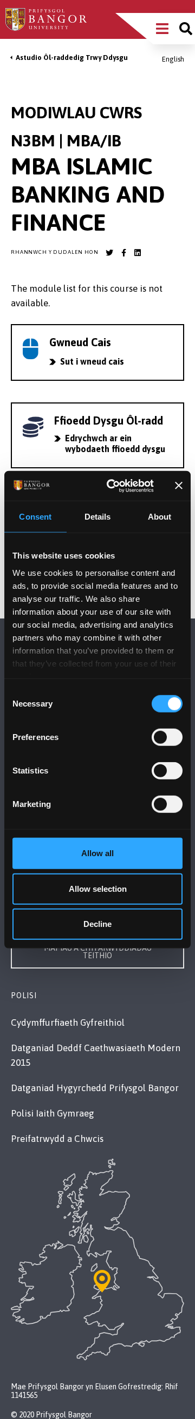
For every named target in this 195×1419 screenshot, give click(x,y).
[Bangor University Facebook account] (123, 252)
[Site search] (186, 28)
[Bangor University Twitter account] (109, 252)
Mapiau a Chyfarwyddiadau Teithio (98, 952)
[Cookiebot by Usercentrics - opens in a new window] (113, 486)
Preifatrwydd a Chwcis (57, 1138)
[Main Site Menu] (162, 28)
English (173, 59)
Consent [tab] (35, 516)
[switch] (167, 737)
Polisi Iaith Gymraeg (52, 1113)
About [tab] (160, 516)
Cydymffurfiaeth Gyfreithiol (68, 1022)
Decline (97, 924)
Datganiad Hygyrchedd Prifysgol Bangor (95, 1087)
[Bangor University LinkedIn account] (137, 252)
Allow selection (98, 888)
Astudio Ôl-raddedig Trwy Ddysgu (72, 57)
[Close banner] (179, 485)
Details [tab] (97, 516)
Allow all (97, 853)
